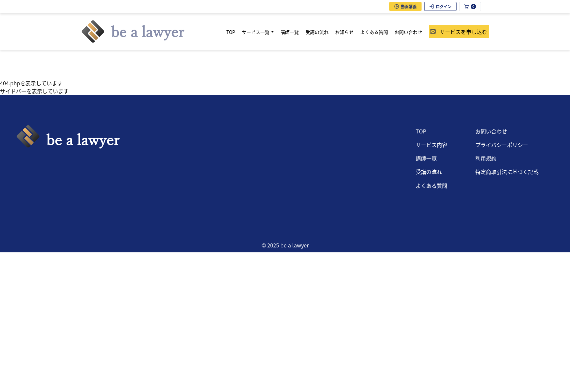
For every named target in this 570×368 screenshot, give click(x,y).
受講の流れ (317, 32)
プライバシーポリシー (501, 145)
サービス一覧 (255, 32)
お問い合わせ (408, 32)
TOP (230, 32)
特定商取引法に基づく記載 (507, 172)
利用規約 (485, 158)
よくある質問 (374, 32)
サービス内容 (431, 145)
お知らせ (344, 32)
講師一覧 (289, 32)
